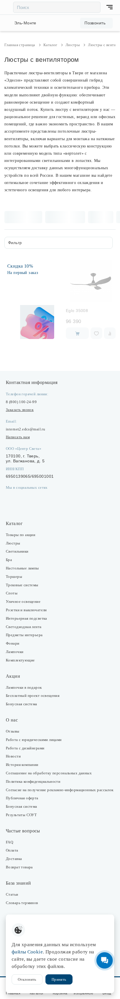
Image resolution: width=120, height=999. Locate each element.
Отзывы (13, 731)
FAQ (9, 842)
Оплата (12, 850)
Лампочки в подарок (24, 687)
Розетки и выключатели (26, 610)
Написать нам (18, 437)
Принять (59, 979)
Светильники (17, 551)
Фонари (13, 643)
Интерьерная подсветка (26, 618)
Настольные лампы (22, 568)
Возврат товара (19, 867)
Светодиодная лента (24, 627)
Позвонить (94, 23)
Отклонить (27, 979)
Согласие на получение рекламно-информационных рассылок (60, 790)
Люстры (13, 543)
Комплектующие (20, 660)
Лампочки (14, 652)
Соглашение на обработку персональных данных (49, 773)
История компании (22, 764)
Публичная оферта (22, 798)
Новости (13, 756)
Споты (11, 593)
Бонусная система (21, 704)
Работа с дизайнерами (25, 748)
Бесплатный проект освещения (32, 695)
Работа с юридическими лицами (34, 739)
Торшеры (14, 576)
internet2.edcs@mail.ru (25, 429)
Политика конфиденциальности (33, 781)
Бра (9, 560)
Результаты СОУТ (21, 815)
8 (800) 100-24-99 (21, 402)
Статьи (12, 894)
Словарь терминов (22, 903)
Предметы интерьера (24, 635)
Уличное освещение (23, 601)
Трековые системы (22, 585)
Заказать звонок (19, 409)
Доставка (14, 858)
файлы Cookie (27, 952)
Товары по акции (20, 535)
